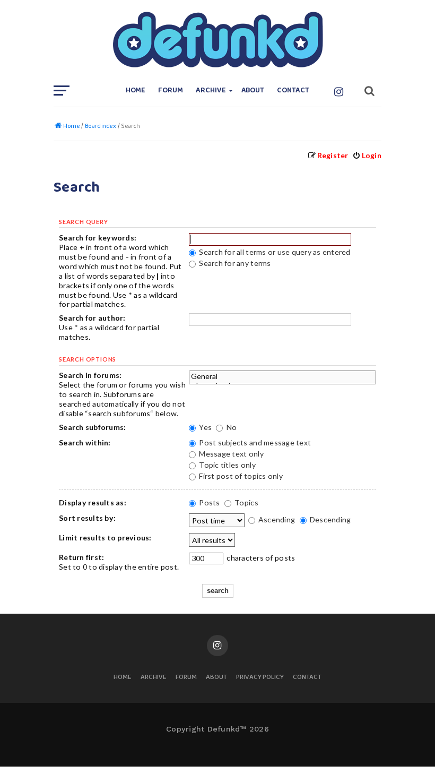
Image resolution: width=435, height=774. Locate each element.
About (253, 90)
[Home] (217, 40)
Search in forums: (90, 375)
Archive (211, 90)
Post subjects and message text (254, 442)
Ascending (276, 519)
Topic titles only (226, 464)
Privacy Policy (260, 677)
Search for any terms (234, 263)
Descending (329, 519)
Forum (170, 90)
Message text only (230, 453)
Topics (245, 502)
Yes (204, 427)
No (230, 427)
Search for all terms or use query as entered (274, 251)
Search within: (85, 442)
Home (136, 90)
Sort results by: (87, 517)
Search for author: (92, 317)
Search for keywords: (97, 237)
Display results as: (92, 502)
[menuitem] (366, 155)
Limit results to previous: (105, 537)
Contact (293, 90)
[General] (282, 376)
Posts (208, 502)
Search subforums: (92, 427)
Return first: (81, 557)
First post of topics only (240, 475)
